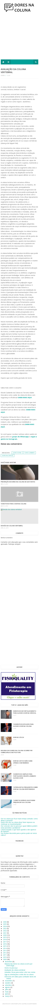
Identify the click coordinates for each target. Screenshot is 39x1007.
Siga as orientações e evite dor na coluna (19, 974)
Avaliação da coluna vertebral (15, 970)
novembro (9, 981)
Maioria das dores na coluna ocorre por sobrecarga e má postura (16, 751)
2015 (5, 946)
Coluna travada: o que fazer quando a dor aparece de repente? (18, 831)
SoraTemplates (16, 1004)
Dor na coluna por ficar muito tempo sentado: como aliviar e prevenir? (19, 820)
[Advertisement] (19, 36)
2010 (5, 957)
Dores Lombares (29, 453)
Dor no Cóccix (18, 737)
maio (7, 992)
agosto (7, 987)
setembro (8, 985)
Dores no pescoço (11, 968)
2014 (5, 948)
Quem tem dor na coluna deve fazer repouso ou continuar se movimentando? (18, 823)
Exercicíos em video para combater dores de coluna (20, 978)
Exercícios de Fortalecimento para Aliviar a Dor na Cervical (24, 712)
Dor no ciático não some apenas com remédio (22, 762)
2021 (5, 933)
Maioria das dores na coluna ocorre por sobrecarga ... (18, 965)
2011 (5, 955)
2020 (5, 935)
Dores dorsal (17, 453)
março (7, 996)
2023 (5, 928)
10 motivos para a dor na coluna (13, 504)
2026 (5, 922)
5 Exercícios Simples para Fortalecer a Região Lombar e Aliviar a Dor (24, 776)
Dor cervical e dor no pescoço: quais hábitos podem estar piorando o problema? (19, 827)
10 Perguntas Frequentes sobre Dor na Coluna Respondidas (25, 788)
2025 (5, 924)
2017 (5, 942)
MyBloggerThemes (30, 1004)
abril (6, 994)
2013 (5, 951)
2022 (5, 931)
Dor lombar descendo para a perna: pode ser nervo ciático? (19, 834)
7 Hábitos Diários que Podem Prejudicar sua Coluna (24, 801)
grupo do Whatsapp (20, 436)
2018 (5, 939)
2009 (5, 959)
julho (7, 989)
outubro (8, 983)
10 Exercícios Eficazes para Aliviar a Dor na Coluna (23, 725)
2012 (5, 953)
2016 (5, 944)
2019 (5, 937)
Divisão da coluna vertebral (12, 526)
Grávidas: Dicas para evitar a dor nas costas (20, 972)
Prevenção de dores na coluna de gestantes (18, 482)
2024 (5, 926)
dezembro (9, 961)
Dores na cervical (7, 455)
